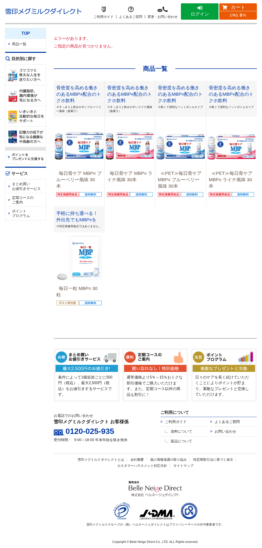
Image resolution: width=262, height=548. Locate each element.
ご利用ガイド (176, 422)
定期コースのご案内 (23, 200)
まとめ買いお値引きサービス (26, 186)
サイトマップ (183, 466)
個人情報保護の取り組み (168, 459)
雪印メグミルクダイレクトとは (101, 459)
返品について (181, 441)
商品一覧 (19, 44)
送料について (181, 431)
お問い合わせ (225, 431)
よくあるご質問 (227, 422)
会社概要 (137, 459)
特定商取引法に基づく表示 (213, 459)
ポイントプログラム (21, 213)
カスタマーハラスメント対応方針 (142, 466)
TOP (25, 33)
